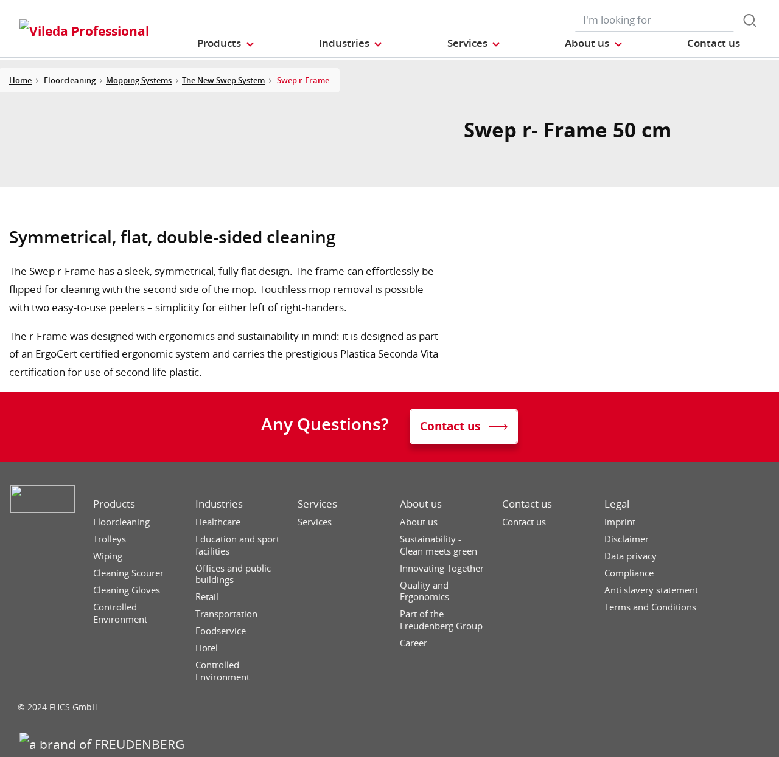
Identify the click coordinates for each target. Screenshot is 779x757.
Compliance (629, 573)
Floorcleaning (121, 522)
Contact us (527, 504)
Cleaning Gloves (126, 590)
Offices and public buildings (233, 574)
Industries (219, 504)
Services (317, 504)
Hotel (206, 648)
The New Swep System (223, 80)
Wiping (107, 556)
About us (421, 504)
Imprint (619, 522)
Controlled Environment (120, 613)
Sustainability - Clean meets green (438, 545)
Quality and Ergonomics (424, 591)
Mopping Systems (139, 80)
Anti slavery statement (651, 590)
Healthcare (217, 522)
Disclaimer (626, 539)
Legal (616, 504)
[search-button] (750, 21)
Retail (206, 597)
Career (413, 643)
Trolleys (109, 539)
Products (114, 504)
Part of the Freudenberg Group (441, 620)
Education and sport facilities (237, 545)
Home (20, 80)
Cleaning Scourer (128, 573)
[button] (226, 43)
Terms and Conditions (650, 607)
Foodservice (220, 631)
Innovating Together (442, 568)
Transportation (226, 614)
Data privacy (630, 556)
